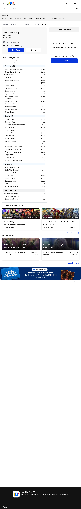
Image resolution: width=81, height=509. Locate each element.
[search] (38, 8)
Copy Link (16, 42)
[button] (77, 9)
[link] (11, 3)
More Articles (72, 233)
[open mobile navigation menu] (3, 3)
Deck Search (28, 18)
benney (8, 35)
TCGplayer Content (8, 24)
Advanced (35, 24)
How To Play (40, 18)
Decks (27, 24)
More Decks (72, 263)
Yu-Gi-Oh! (6, 15)
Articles (4, 18)
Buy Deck (16, 50)
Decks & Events (15, 18)
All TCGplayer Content (56, 18)
